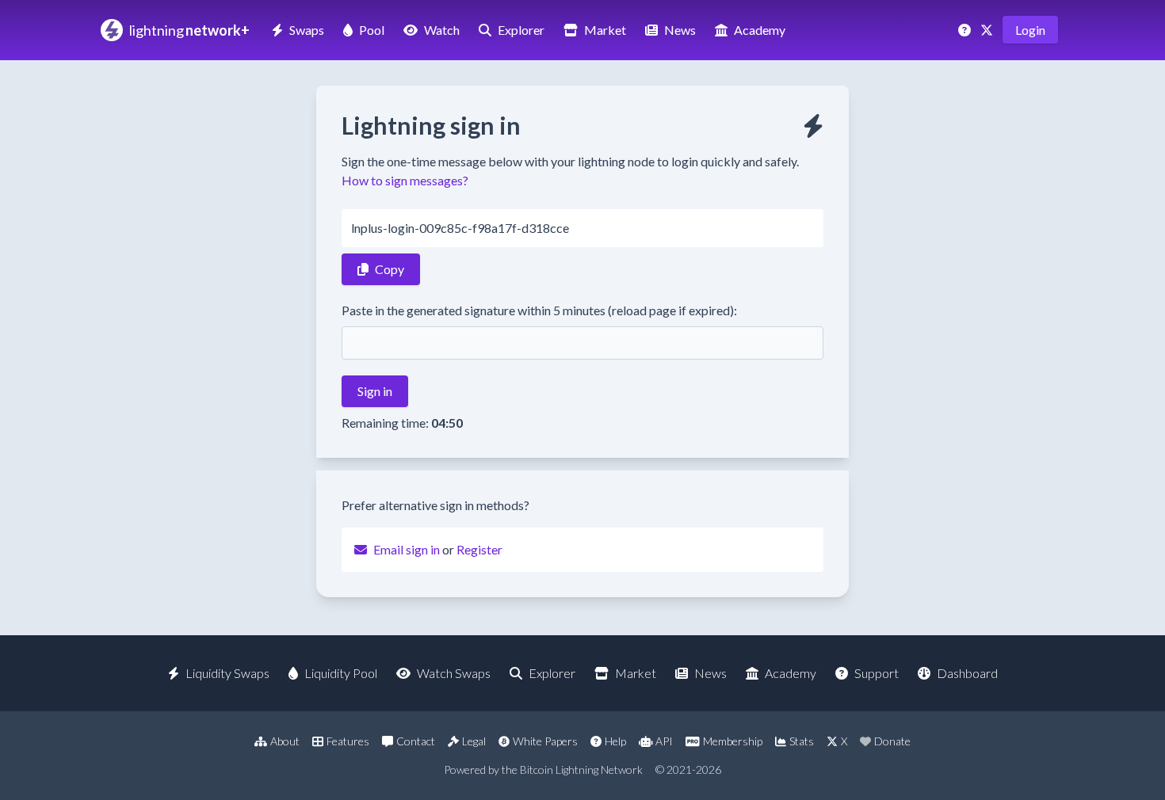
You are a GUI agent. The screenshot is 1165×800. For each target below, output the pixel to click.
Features (348, 741)
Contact (415, 741)
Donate (892, 741)
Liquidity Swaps (227, 672)
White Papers (545, 741)
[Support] (966, 29)
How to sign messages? (405, 180)
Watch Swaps (454, 672)
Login (1030, 29)
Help (615, 741)
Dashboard (967, 672)
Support (876, 672)
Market (605, 29)
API (664, 741)
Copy (389, 268)
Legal (474, 741)
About (285, 741)
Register (479, 549)
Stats (801, 741)
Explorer (521, 29)
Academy (759, 29)
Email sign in (406, 549)
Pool (371, 29)
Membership (732, 741)
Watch (442, 29)
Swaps (306, 29)
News (680, 29)
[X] (988, 29)
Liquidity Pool (340, 672)
